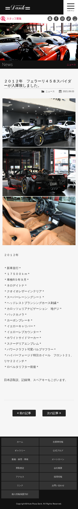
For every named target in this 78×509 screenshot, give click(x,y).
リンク (20, 485)
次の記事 (53, 413)
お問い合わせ (50, 19)
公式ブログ (58, 450)
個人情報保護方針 (20, 494)
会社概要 (58, 468)
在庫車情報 (58, 442)
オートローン (58, 459)
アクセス (20, 477)
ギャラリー (20, 450)
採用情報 (58, 477)
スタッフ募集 (13, 18)
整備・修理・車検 (20, 459)
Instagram (62, 19)
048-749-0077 (75, 19)
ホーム (20, 442)
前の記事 (25, 413)
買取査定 (20, 468)
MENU (70, 7)
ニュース (50, 91)
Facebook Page (56, 19)
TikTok (69, 19)
